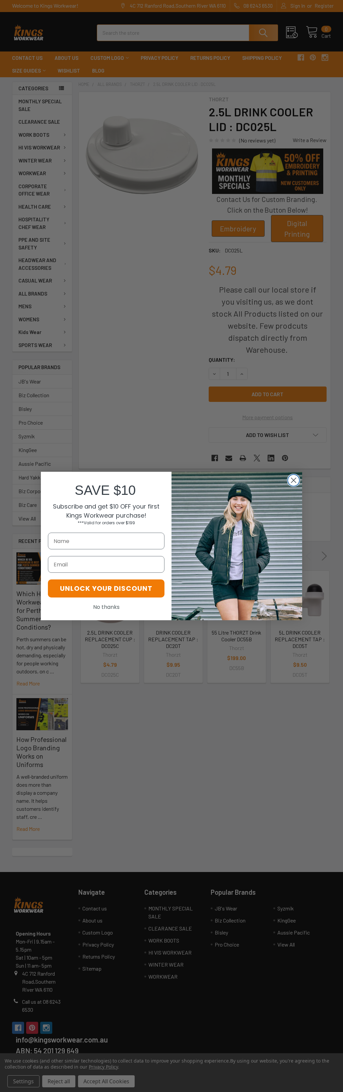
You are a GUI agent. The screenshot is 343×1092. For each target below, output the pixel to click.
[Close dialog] (293, 480)
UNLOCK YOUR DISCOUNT (106, 588)
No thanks (106, 607)
